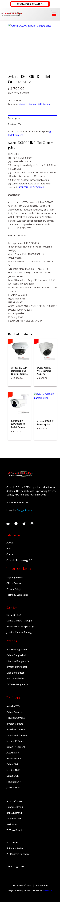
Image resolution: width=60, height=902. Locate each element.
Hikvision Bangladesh (17, 661)
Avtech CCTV (13, 706)
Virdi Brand (12, 824)
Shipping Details (15, 577)
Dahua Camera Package (19, 620)
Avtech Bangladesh (16, 649)
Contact (10, 554)
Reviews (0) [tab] (14, 124)
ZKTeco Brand (14, 830)
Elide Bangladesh (15, 672)
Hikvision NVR (13, 758)
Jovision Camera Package (19, 632)
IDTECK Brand (14, 812)
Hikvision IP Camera (16, 735)
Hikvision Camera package (20, 626)
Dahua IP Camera (15, 746)
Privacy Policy (13, 588)
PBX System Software (18, 853)
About (9, 542)
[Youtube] (8, 523)
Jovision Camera (14, 723)
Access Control (14, 801)
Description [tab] (14, 118)
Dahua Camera (14, 712)
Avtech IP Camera (28, 103)
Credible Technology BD (19, 560)
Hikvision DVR (13, 781)
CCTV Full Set (13, 614)
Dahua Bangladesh (16, 655)
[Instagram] (32, 523)
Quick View (19, 358)
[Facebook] (16, 523)
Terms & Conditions (17, 594)
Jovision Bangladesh (17, 666)
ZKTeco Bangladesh (17, 684)
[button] (30, 4)
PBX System (12, 842)
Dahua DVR (12, 775)
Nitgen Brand (13, 818)
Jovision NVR (13, 770)
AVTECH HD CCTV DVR (31, 187)
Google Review (24, 510)
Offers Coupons (14, 583)
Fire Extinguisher (15, 866)
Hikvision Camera (15, 717)
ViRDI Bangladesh (15, 678)
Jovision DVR (13, 787)
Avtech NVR (12, 752)
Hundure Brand (14, 806)
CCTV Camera (44, 103)
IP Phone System (15, 848)
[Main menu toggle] (54, 14)
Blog (8, 548)
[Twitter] (24, 523)
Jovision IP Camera (16, 741)
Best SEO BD (47, 890)
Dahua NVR (12, 764)
